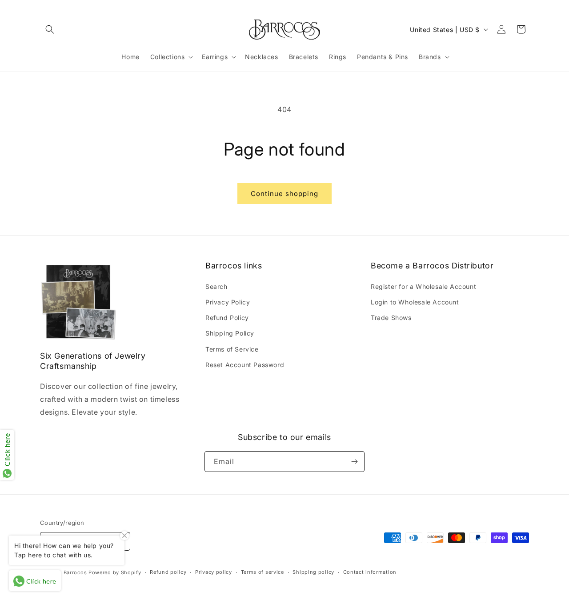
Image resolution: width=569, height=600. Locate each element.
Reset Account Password (244, 364)
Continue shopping (284, 193)
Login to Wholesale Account (415, 302)
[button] (50, 29)
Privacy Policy (227, 302)
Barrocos (75, 572)
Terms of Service (232, 349)
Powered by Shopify (114, 572)
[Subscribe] (354, 461)
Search (216, 286)
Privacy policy (213, 572)
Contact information (370, 572)
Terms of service (262, 572)
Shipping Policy (229, 333)
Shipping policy (313, 572)
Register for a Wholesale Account (423, 286)
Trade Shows (391, 317)
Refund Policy (227, 317)
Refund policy (168, 572)
